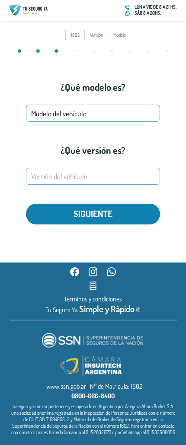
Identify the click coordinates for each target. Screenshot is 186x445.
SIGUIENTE (93, 213)
